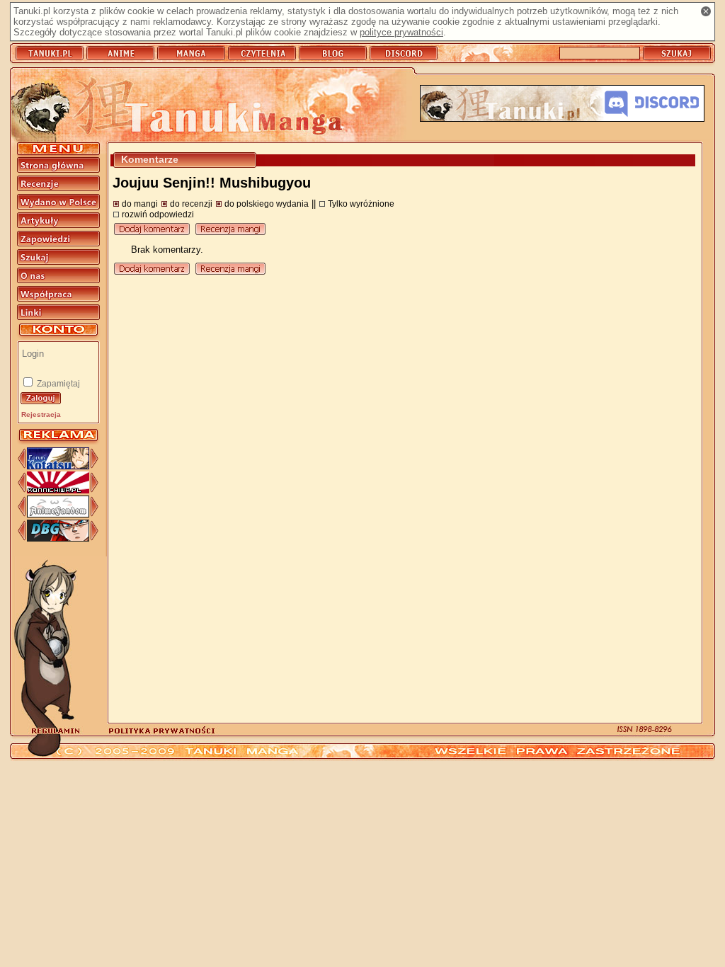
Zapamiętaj (57, 384)
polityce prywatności (401, 32)
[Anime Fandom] (58, 514)
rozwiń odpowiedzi (158, 214)
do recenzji (191, 203)
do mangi (140, 203)
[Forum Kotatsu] (58, 466)
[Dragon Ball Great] (58, 538)
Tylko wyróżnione (361, 203)
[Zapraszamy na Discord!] (562, 104)
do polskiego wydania (266, 203)
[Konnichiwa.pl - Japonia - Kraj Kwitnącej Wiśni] (58, 490)
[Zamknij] (706, 11)
